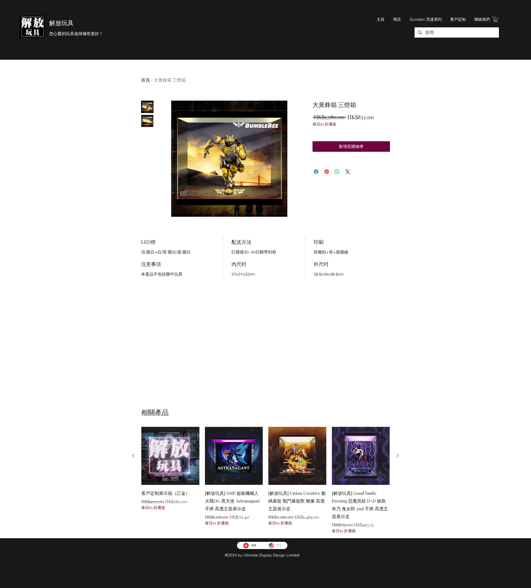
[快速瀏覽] (170, 456)
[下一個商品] (397, 455)
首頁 (145, 80)
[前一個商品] (133, 455)
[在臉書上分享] (316, 171)
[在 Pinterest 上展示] (326, 171)
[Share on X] (347, 171)
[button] (495, 19)
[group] (265, 480)
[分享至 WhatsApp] (337, 171)
